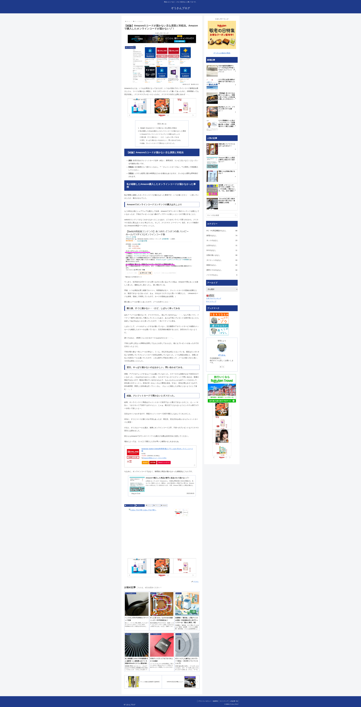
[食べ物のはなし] (219, 318)
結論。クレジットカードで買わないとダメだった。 (158, 143)
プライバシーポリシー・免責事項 (208, 701)
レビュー (150, 505)
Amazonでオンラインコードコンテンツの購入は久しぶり (160, 134)
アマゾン (157, 505)
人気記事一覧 (234, 701)
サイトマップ (211, 301)
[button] (235, 215)
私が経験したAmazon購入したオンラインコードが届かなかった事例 (163, 131)
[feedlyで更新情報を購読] (220, 366)
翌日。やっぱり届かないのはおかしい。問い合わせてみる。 (161, 140)
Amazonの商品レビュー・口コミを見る (154, 458)
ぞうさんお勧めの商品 (221, 53)
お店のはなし (140, 505)
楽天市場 (152, 462)
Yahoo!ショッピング (164, 462)
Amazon (145, 462)
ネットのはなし (130, 505)
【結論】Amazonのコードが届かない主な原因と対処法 (158, 128)
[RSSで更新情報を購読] (223, 366)
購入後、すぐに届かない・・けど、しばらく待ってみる (160, 137)
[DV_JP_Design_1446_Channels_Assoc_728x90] (162, 39)
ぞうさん (222, 355)
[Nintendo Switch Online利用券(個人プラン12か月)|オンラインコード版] (133, 454)
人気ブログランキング (213, 298)
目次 (159, 124)
